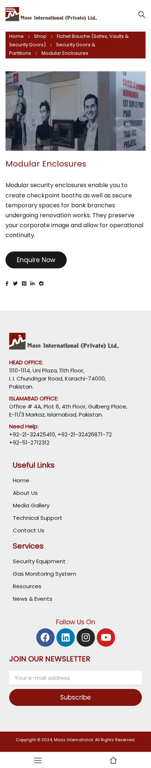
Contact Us (28, 530)
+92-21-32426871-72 (84, 434)
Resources (27, 586)
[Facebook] (45, 637)
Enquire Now (36, 260)
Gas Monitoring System (44, 574)
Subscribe (75, 697)
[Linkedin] (65, 637)
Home (16, 36)
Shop (40, 36)
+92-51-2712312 (29, 442)
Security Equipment (39, 561)
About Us (25, 493)
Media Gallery (31, 505)
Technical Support (37, 518)
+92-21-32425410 (32, 434)
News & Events (32, 599)
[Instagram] (86, 637)
